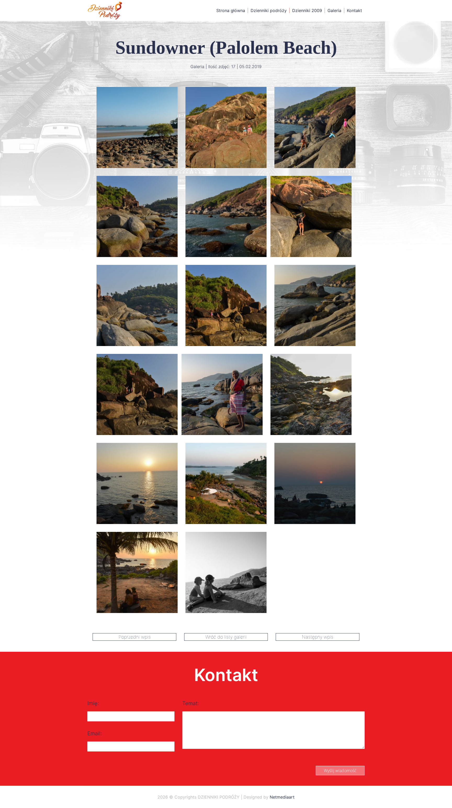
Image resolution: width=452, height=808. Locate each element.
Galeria (334, 10)
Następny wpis (317, 637)
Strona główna (230, 10)
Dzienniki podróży (269, 10)
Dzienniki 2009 (307, 10)
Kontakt (354, 10)
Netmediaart (282, 797)
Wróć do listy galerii (226, 637)
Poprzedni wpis (134, 637)
